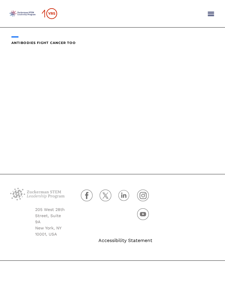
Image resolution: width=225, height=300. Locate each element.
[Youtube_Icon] (143, 214)
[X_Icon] (105, 195)
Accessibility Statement (125, 240)
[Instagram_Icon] (143, 195)
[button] (211, 13)
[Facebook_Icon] (86, 195)
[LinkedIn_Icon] (124, 195)
